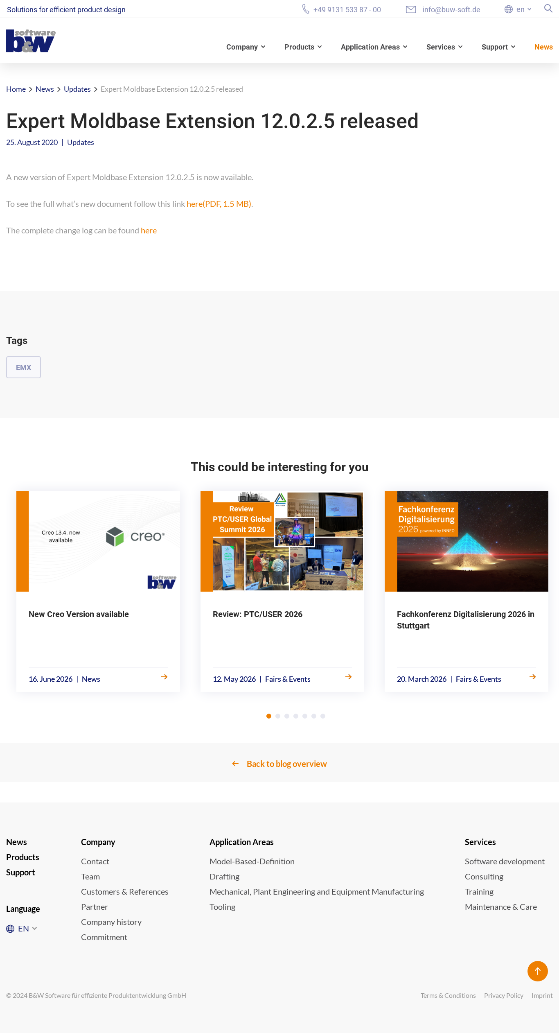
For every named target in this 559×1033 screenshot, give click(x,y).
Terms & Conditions (448, 995)
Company (242, 47)
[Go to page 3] (286, 716)
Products (299, 47)
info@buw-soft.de (451, 9)
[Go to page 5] (304, 716)
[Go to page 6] (313, 716)
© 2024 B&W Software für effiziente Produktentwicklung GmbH (96, 995)
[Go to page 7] (322, 716)
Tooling (222, 906)
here (219, 203)
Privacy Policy (503, 995)
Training (479, 891)
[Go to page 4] (295, 716)
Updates (77, 88)
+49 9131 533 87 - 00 (347, 9)
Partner (94, 906)
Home (16, 88)
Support (495, 47)
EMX (23, 367)
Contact (95, 861)
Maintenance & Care (501, 906)
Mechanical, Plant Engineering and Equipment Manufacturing (317, 891)
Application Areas (370, 47)
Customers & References (125, 891)
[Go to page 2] (277, 716)
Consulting (484, 876)
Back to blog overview (287, 764)
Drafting (224, 876)
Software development (505, 861)
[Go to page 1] (268, 716)
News (543, 47)
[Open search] (548, 8)
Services (440, 47)
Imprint (542, 995)
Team (90, 876)
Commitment (104, 937)
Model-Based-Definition (252, 861)
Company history (111, 922)
